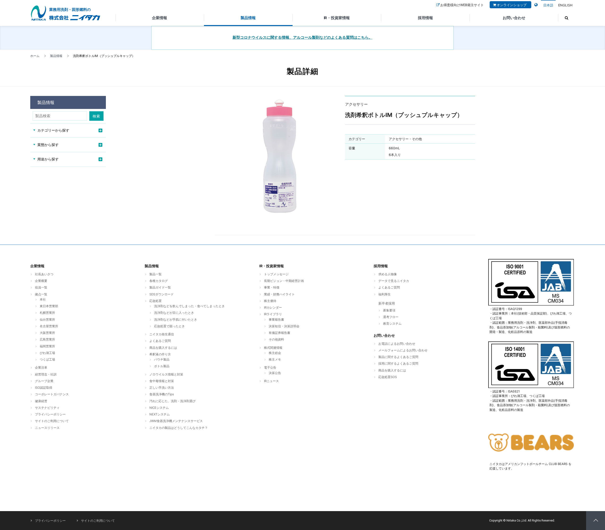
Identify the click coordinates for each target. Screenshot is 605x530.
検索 (96, 116)
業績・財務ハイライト (279, 294)
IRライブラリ (273, 314)
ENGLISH (565, 5)
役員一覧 (41, 287)
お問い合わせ (514, 17)
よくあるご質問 (160, 341)
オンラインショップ (512, 5)
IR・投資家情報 (337, 17)
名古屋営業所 (49, 326)
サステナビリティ (47, 407)
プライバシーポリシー (50, 414)
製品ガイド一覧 (160, 287)
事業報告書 (276, 319)
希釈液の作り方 (160, 354)
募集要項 (389, 310)
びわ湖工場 (47, 353)
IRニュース (271, 381)
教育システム (392, 323)
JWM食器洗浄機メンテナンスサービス (176, 421)
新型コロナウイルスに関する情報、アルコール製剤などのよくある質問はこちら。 (302, 37)
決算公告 (275, 373)
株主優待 (270, 301)
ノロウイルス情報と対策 (166, 374)
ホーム (34, 56)
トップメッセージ (276, 274)
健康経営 (41, 401)
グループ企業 (44, 381)
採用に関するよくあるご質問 (398, 363)
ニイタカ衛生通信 (161, 334)
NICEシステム (159, 407)
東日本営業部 (49, 306)
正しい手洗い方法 (161, 387)
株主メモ (275, 359)
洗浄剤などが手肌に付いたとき (175, 319)
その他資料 (276, 339)
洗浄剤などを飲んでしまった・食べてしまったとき (189, 306)
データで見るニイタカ (393, 281)
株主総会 (275, 353)
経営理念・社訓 (45, 374)
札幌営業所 (47, 313)
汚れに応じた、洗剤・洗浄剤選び (172, 401)
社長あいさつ (44, 274)
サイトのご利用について (52, 421)
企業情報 (159, 17)
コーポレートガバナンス (52, 394)
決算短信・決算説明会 (284, 326)
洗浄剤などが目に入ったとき (174, 313)
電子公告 (270, 367)
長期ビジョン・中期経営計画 (284, 281)
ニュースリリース (47, 428)
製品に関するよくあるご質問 (398, 357)
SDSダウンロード (161, 294)
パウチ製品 (161, 359)
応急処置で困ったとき (169, 326)
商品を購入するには (163, 347)
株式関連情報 (273, 347)
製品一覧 (155, 274)
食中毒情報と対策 (161, 381)
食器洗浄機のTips (161, 394)
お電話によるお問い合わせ (396, 343)
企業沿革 (41, 367)
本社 (43, 299)
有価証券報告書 (279, 333)
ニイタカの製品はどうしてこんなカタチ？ (178, 428)
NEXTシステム (159, 414)
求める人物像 (387, 274)
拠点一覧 (41, 294)
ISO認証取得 (43, 387)
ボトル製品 (161, 366)
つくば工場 (47, 359)
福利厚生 (384, 294)
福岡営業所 (47, 346)
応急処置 (155, 301)
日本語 (548, 5)
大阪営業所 (47, 333)
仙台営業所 (47, 319)
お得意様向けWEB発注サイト (462, 5)
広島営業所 (47, 339)
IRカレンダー (273, 307)
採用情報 (425, 17)
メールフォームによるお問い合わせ (403, 350)
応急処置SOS (387, 377)
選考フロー (390, 317)
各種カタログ (158, 281)
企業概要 (41, 281)
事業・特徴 (271, 287)
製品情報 (248, 17)
